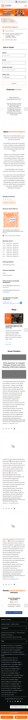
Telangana (6, 287)
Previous (2, 109)
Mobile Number (7, 67)
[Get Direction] (21, 303)
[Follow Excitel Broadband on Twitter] (13, 701)
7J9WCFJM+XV (7, 302)
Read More (8, 344)
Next (26, 109)
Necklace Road (5, 624)
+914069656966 (15, 612)
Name (4, 52)
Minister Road (15, 624)
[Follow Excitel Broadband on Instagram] (15, 701)
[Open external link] (14, 714)
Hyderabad (6, 292)
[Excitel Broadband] (6, 6)
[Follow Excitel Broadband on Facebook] (7, 701)
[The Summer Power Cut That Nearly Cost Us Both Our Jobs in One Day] (14, 318)
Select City (5, 74)
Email (4, 60)
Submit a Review (9, 202)
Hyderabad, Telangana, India (11, 303)
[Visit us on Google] (10, 701)
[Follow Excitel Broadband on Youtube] (18, 701)
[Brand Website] (20, 701)
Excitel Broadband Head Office (14, 598)
